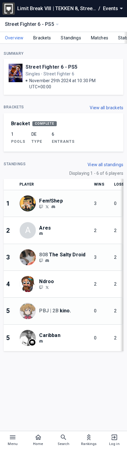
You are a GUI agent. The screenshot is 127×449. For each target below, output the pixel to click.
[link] (53, 206)
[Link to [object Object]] (29, 203)
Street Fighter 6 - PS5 (51, 67)
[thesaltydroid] (47, 261)
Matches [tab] (99, 37)
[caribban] (41, 341)
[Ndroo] (41, 287)
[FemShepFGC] (41, 206)
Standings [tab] (71, 37)
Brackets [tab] (42, 37)
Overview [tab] (14, 37)
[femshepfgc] (53, 207)
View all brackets (106, 107)
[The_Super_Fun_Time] (41, 260)
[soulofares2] (41, 234)
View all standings (105, 164)
